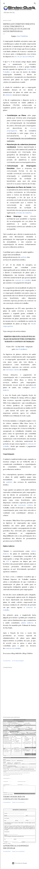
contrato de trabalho (23, 213)
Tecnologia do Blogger (21, 863)
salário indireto (27, 623)
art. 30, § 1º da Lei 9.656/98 (24, 56)
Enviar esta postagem (18, 660)
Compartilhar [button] (7, 660)
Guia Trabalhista (22, 36)
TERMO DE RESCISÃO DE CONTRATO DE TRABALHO (15, 797)
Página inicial (9, 12)
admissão (8, 95)
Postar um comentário (18, 802)
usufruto (24, 257)
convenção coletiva (12, 370)
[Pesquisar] (35, 3)
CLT (7, 561)
